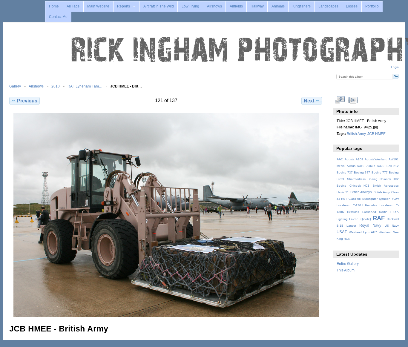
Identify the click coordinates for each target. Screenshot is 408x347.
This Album (346, 270)
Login (395, 67)
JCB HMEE (376, 134)
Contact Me (58, 17)
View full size (339, 100)
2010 (55, 86)
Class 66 (355, 198)
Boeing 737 (345, 172)
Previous (27, 100)
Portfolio (372, 6)
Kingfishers (301, 6)
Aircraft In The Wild (158, 6)
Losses (352, 6)
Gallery (15, 86)
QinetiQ (366, 219)
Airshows (214, 6)
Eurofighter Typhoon (376, 198)
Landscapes (328, 6)
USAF (342, 232)
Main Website (98, 6)
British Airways (361, 192)
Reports (123, 6)
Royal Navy (370, 225)
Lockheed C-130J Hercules (357, 205)
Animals (278, 6)
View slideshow (352, 100)
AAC (340, 159)
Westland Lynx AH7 (363, 232)
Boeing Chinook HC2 (383, 179)
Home (54, 6)
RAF (379, 218)
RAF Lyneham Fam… (85, 86)
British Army (356, 134)
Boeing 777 (380, 172)
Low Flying (190, 6)
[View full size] (166, 215)
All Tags (73, 6)
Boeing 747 (362, 172)
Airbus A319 (355, 166)
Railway (257, 6)
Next (309, 100)
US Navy (392, 225)
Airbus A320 (375, 166)
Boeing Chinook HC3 (353, 185)
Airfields (236, 6)
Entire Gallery (348, 263)
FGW (395, 198)
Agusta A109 (354, 159)
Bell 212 (392, 166)
